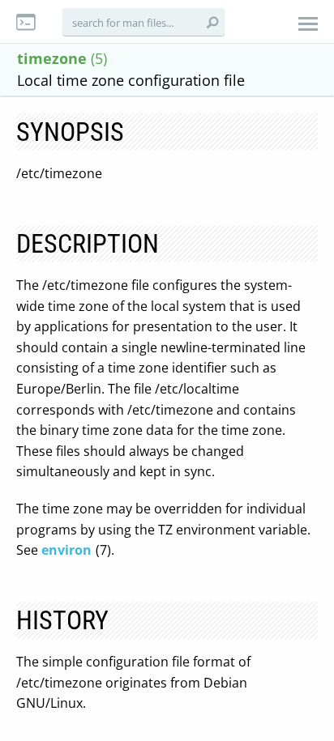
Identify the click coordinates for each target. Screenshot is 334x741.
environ (66, 550)
